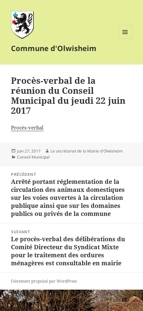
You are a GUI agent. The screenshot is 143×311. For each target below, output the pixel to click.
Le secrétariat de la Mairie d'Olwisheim (87, 151)
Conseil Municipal (33, 157)
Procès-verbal (27, 127)
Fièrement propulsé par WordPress (44, 281)
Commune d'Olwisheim (53, 48)
